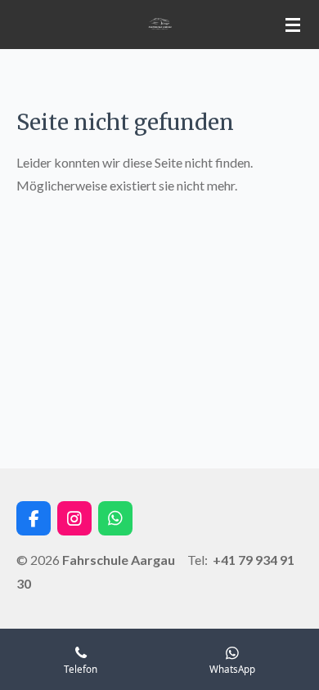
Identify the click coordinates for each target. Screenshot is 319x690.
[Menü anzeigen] (293, 24)
